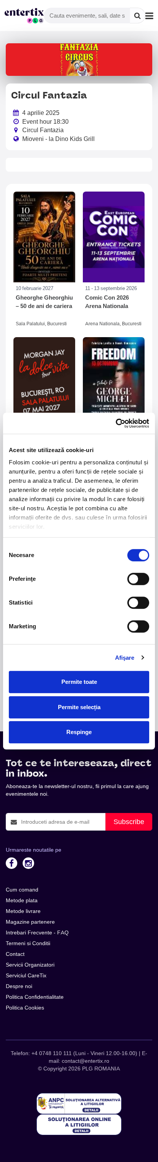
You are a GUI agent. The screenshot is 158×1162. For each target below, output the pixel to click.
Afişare (125, 657)
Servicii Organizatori (30, 964)
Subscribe (129, 821)
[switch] (138, 579)
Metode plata (22, 900)
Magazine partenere (30, 921)
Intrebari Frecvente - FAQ (37, 932)
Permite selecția (79, 707)
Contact (15, 954)
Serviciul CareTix (26, 975)
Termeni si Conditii (28, 943)
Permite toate (79, 682)
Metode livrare (23, 911)
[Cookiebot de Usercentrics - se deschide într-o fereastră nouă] (115, 423)
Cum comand (22, 889)
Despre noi (19, 986)
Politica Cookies (25, 1007)
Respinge (79, 732)
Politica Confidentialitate (35, 996)
